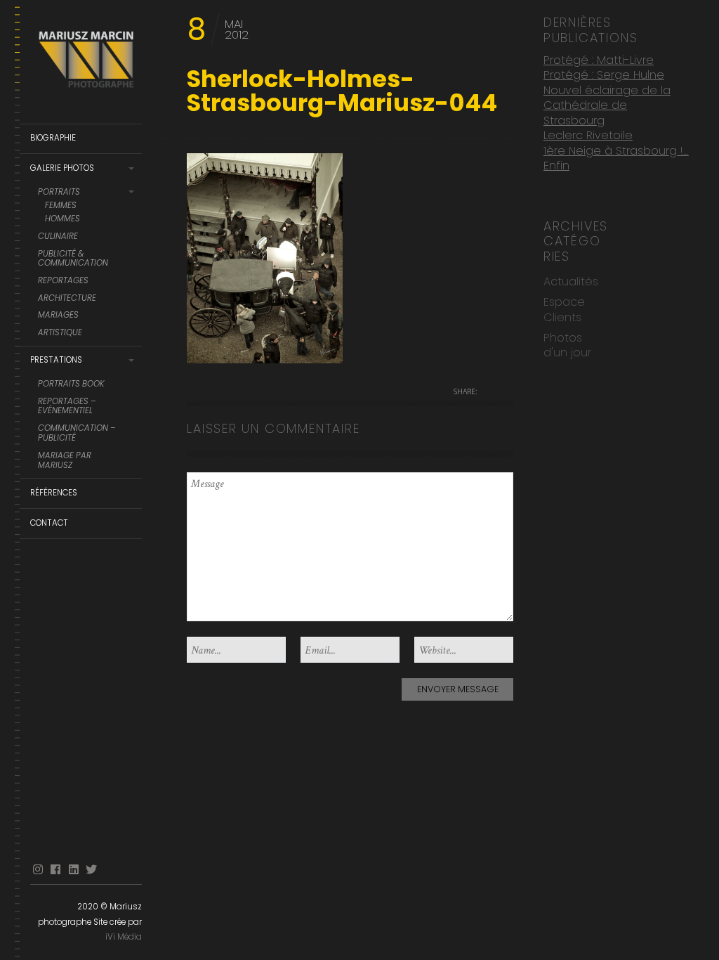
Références (53, 492)
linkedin (73, 869)
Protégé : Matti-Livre (598, 60)
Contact (49, 522)
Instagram (38, 869)
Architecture (67, 299)
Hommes (62, 219)
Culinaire (58, 237)
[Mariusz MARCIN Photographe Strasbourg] (86, 62)
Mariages (58, 315)
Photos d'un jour (567, 345)
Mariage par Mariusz (64, 461)
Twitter (91, 869)
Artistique (60, 333)
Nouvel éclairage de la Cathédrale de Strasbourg (607, 105)
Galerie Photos (62, 168)
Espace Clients (564, 309)
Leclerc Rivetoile (588, 135)
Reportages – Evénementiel (67, 407)
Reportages (63, 281)
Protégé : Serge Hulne (603, 74)
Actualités (570, 281)
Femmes (61, 206)
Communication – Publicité (77, 433)
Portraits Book (71, 384)
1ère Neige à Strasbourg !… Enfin (616, 158)
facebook (55, 869)
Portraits (59, 192)
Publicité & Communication (73, 259)
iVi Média (123, 936)
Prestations (56, 359)
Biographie (53, 137)
